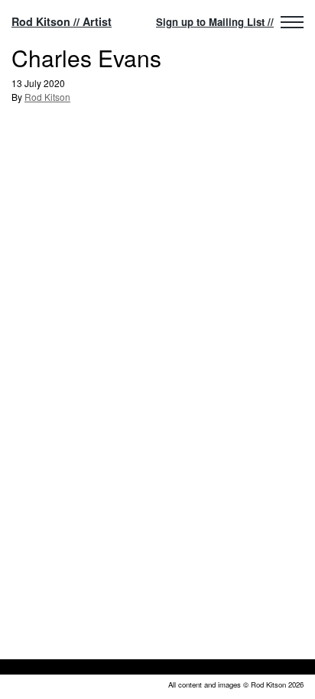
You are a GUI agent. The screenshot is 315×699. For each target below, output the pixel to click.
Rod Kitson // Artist (61, 21)
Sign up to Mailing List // (215, 22)
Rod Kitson (47, 96)
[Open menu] (292, 22)
